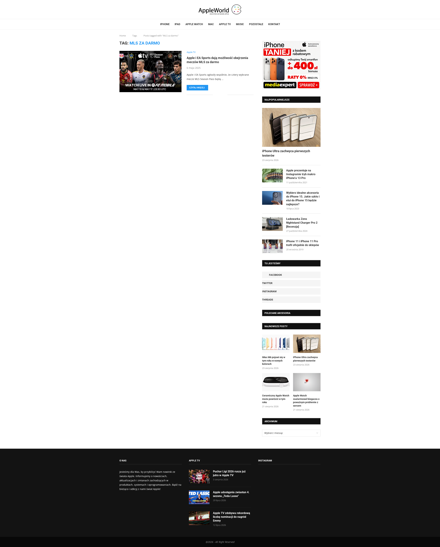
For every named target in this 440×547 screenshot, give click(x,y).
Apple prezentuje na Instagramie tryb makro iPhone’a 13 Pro (300, 174)
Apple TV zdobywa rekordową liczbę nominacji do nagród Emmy (231, 516)
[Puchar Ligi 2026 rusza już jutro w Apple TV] (199, 476)
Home (122, 35)
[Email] (132, 9)
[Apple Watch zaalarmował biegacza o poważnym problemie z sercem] (307, 382)
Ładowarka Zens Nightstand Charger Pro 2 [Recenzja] (301, 222)
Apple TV (225, 24)
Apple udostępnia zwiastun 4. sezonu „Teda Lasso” (231, 494)
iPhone (164, 24)
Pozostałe (256, 24)
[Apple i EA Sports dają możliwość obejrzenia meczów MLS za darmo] (150, 71)
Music (240, 24)
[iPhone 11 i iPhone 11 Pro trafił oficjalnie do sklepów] (272, 246)
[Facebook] (120, 9)
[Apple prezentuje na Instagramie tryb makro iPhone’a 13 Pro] (272, 175)
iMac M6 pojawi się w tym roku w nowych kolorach (273, 360)
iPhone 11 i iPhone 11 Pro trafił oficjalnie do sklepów (302, 243)
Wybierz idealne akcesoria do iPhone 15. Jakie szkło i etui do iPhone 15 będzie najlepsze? (303, 198)
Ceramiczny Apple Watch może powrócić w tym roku (275, 399)
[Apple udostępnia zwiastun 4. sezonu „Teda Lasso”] (199, 497)
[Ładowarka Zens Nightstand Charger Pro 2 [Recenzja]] (272, 224)
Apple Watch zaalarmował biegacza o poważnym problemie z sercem (306, 400)
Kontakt (274, 24)
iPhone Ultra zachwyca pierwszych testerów (286, 153)
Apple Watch (194, 24)
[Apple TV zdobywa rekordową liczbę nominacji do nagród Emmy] (199, 518)
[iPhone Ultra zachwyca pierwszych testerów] (291, 127)
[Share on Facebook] (218, 94)
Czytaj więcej (197, 87)
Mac (211, 24)
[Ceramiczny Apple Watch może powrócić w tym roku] (276, 382)
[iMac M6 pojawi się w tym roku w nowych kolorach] (276, 344)
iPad (177, 24)
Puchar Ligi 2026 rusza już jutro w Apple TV (229, 473)
